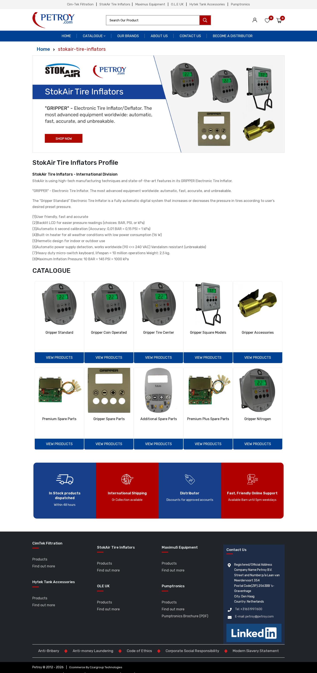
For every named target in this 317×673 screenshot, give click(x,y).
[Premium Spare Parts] (59, 390)
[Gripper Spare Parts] (108, 390)
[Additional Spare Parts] (158, 390)
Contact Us (190, 36)
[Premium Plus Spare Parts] (208, 390)
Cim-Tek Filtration (80, 4)
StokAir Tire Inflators (114, 4)
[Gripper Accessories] (257, 303)
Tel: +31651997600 (248, 609)
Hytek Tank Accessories (207, 4)
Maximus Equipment (150, 4)
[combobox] (158, 20)
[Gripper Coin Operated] (108, 303)
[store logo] (53, 20)
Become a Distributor (233, 36)
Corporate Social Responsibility (192, 651)
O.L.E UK (177, 4)
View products (59, 358)
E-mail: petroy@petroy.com (254, 616)
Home (66, 36)
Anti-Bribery (48, 651)
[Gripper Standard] (59, 303)
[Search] (205, 20)
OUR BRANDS (128, 36)
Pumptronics (240, 4)
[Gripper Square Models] (208, 303)
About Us (159, 36)
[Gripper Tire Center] (158, 303)
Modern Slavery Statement (256, 651)
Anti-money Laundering (93, 651)
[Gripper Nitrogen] (257, 390)
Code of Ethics (139, 651)
